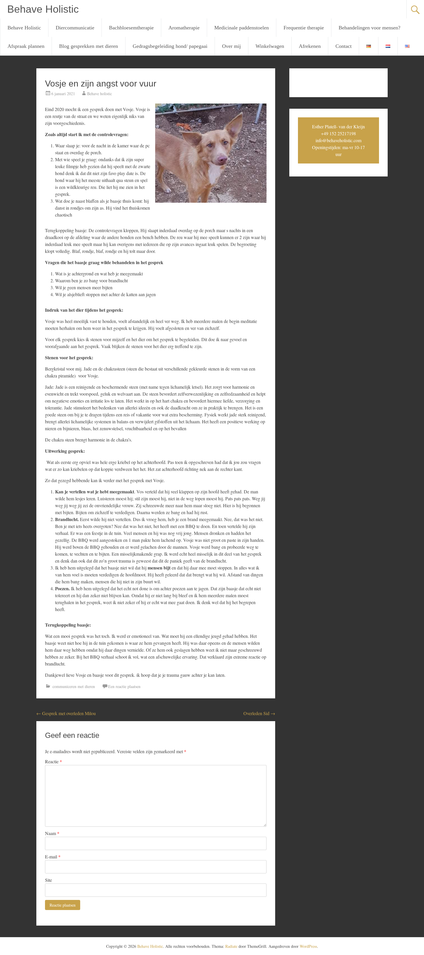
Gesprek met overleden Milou (66, 713)
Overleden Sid (259, 713)
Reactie (53, 761)
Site (48, 880)
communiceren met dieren (73, 686)
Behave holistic (99, 93)
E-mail (53, 857)
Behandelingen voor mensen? (369, 28)
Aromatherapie (184, 28)
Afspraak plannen (25, 46)
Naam (52, 833)
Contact (343, 46)
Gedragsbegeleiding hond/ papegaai (170, 46)
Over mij (231, 46)
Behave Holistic (43, 9)
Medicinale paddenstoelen (241, 28)
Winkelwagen (270, 46)
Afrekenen (310, 46)
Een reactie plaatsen (124, 686)
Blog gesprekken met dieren (88, 46)
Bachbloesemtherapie (131, 28)
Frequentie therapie (304, 28)
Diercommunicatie (75, 28)
